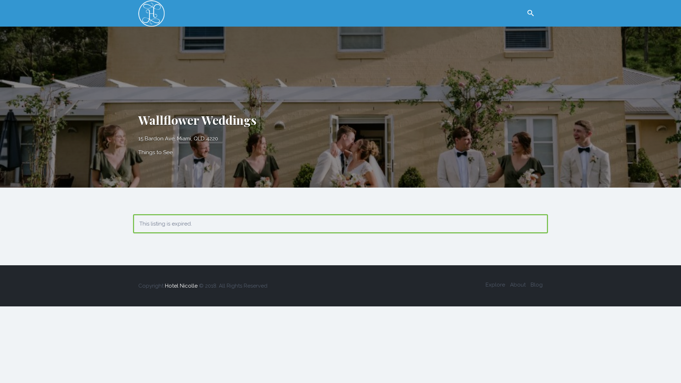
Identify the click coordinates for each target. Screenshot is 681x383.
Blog (537, 285)
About (518, 285)
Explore (495, 285)
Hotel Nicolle (181, 286)
